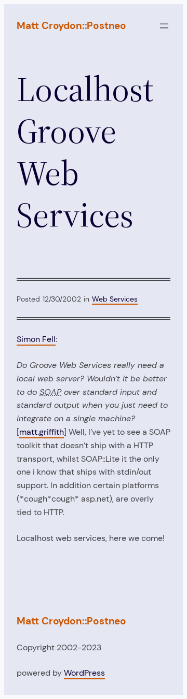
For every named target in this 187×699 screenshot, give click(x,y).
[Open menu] (164, 26)
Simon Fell (36, 339)
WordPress (84, 672)
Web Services (115, 299)
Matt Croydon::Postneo (71, 25)
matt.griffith (41, 431)
